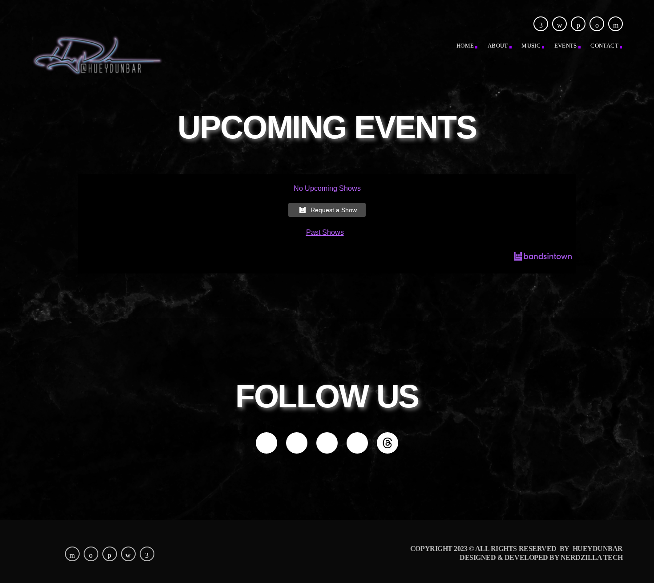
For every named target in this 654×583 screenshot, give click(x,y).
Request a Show (334, 209)
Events (565, 45)
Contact (604, 45)
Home (465, 45)
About (498, 45)
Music (531, 45)
